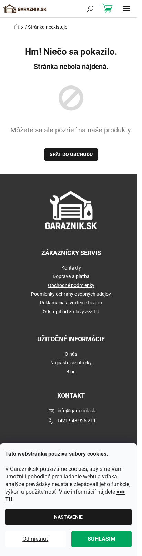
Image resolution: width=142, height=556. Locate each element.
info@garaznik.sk (76, 410)
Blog (71, 371)
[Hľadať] (90, 9)
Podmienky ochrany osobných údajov (71, 294)
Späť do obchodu (71, 154)
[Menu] (126, 9)
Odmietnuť (35, 539)
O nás (71, 354)
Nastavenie (68, 517)
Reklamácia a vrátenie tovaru (71, 302)
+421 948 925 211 (76, 420)
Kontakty (71, 268)
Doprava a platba (71, 276)
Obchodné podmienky (71, 285)
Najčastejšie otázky (71, 362)
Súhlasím (101, 539)
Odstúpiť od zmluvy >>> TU (71, 311)
